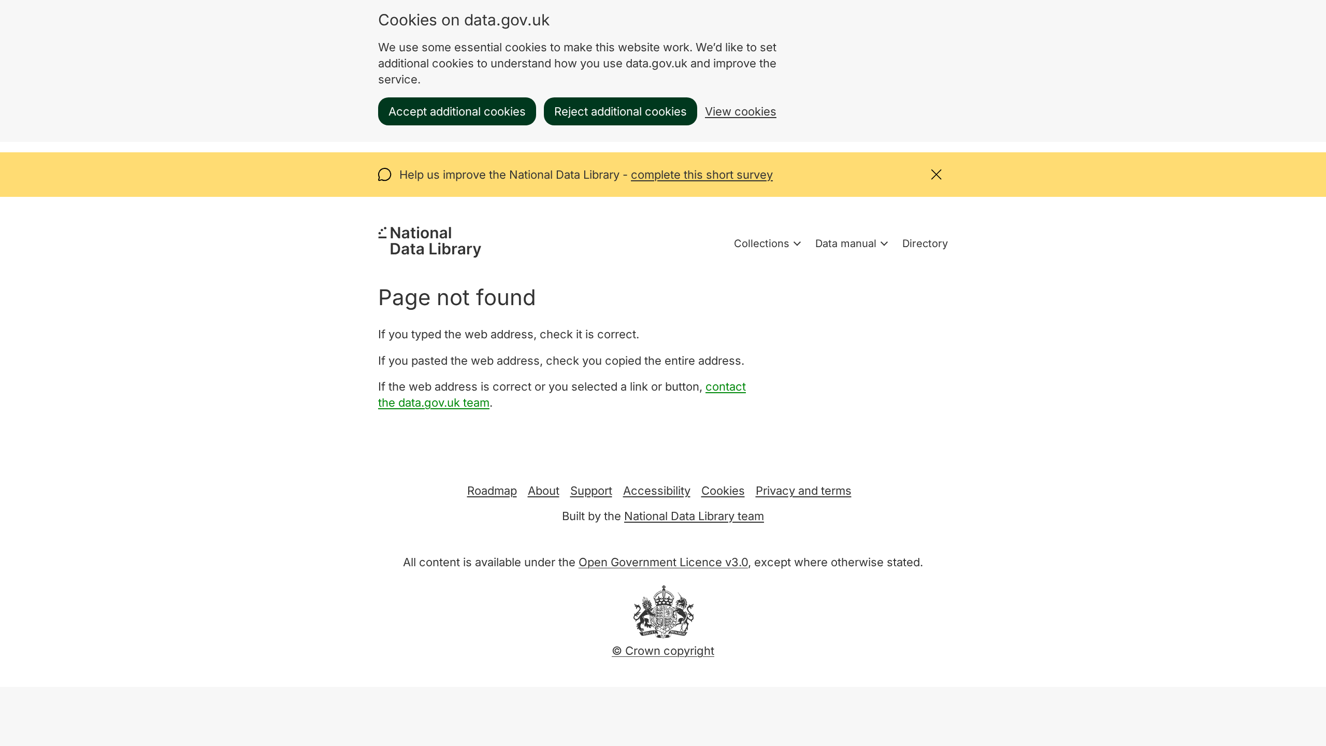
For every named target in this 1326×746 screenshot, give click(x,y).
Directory (925, 243)
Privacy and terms (804, 490)
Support (591, 490)
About (543, 490)
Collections (761, 243)
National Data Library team (694, 516)
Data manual (845, 243)
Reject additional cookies (620, 111)
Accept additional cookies (457, 111)
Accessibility (656, 490)
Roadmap (492, 490)
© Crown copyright (663, 650)
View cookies (740, 111)
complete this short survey (702, 174)
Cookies (723, 490)
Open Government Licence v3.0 (663, 562)
